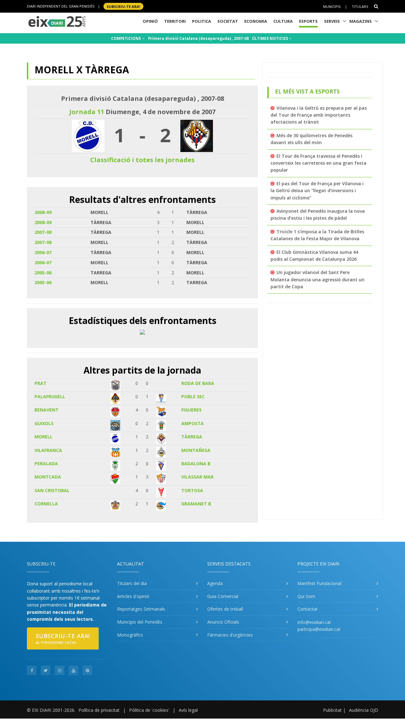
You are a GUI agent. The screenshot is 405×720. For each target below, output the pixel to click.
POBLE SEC (193, 397)
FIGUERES (191, 410)
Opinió (150, 21)
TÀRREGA (191, 437)
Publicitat (332, 710)
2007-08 (43, 232)
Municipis (331, 6)
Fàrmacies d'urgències (230, 635)
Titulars (360, 6)
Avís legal (188, 710)
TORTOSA (192, 490)
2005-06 (43, 273)
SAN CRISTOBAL (52, 490)
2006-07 (43, 252)
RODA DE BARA (197, 383)
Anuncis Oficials (223, 622)
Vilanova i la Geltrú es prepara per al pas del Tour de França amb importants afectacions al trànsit (319, 115)
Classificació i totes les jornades (142, 160)
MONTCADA (47, 477)
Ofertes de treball (225, 609)
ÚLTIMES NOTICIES (270, 38)
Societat (227, 21)
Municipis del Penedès (139, 622)
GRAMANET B (196, 504)
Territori (175, 21)
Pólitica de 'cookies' (149, 710)
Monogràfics (130, 635)
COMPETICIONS (126, 38)
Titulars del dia (132, 583)
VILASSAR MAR (197, 477)
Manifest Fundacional (319, 583)
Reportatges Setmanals (141, 609)
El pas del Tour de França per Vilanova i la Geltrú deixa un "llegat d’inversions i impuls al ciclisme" (317, 190)
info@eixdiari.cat (314, 622)
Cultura (283, 21)
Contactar (307, 609)
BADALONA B (195, 464)
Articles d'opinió (133, 596)
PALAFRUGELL (49, 397)
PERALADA (46, 464)
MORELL (43, 437)
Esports (308, 21)
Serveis (332, 21)
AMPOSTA (192, 423)
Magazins (360, 21)
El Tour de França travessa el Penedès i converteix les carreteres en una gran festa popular (318, 163)
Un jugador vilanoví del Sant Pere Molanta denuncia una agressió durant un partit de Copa (317, 279)
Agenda (215, 583)
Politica (201, 21)
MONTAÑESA (195, 450)
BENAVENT (46, 410)
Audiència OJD (363, 710)
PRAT (40, 383)
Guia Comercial (222, 596)
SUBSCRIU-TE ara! (123, 6)
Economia (255, 21)
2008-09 (43, 212)
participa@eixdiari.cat (318, 629)
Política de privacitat (99, 710)
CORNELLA (46, 504)
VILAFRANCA (48, 450)
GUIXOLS (43, 423)
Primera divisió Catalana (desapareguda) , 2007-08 (198, 38)
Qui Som (306, 596)
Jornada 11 (86, 111)
